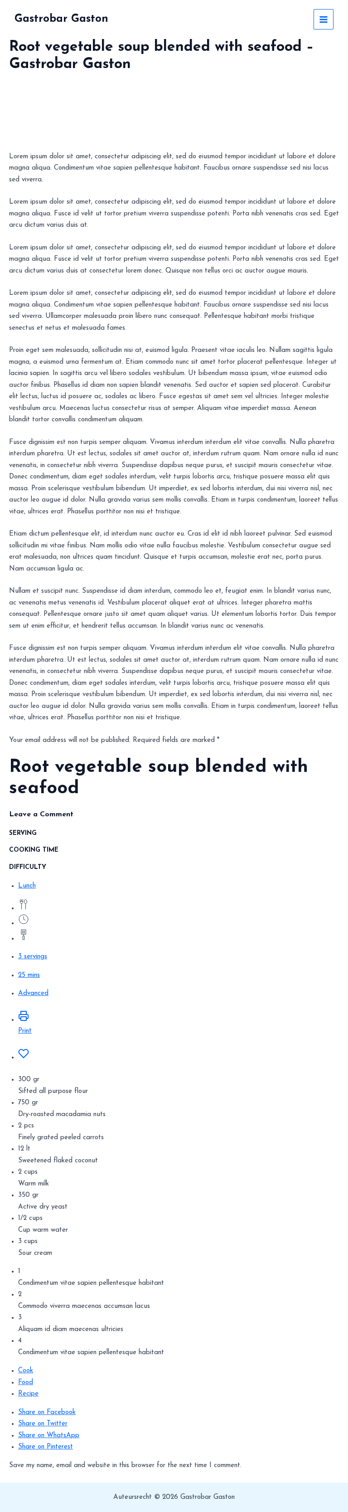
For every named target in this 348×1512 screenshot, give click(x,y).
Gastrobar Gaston (61, 19)
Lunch (27, 886)
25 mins (29, 975)
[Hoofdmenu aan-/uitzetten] (324, 19)
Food (25, 1382)
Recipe (28, 1393)
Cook (25, 1370)
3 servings (32, 956)
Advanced (33, 993)
